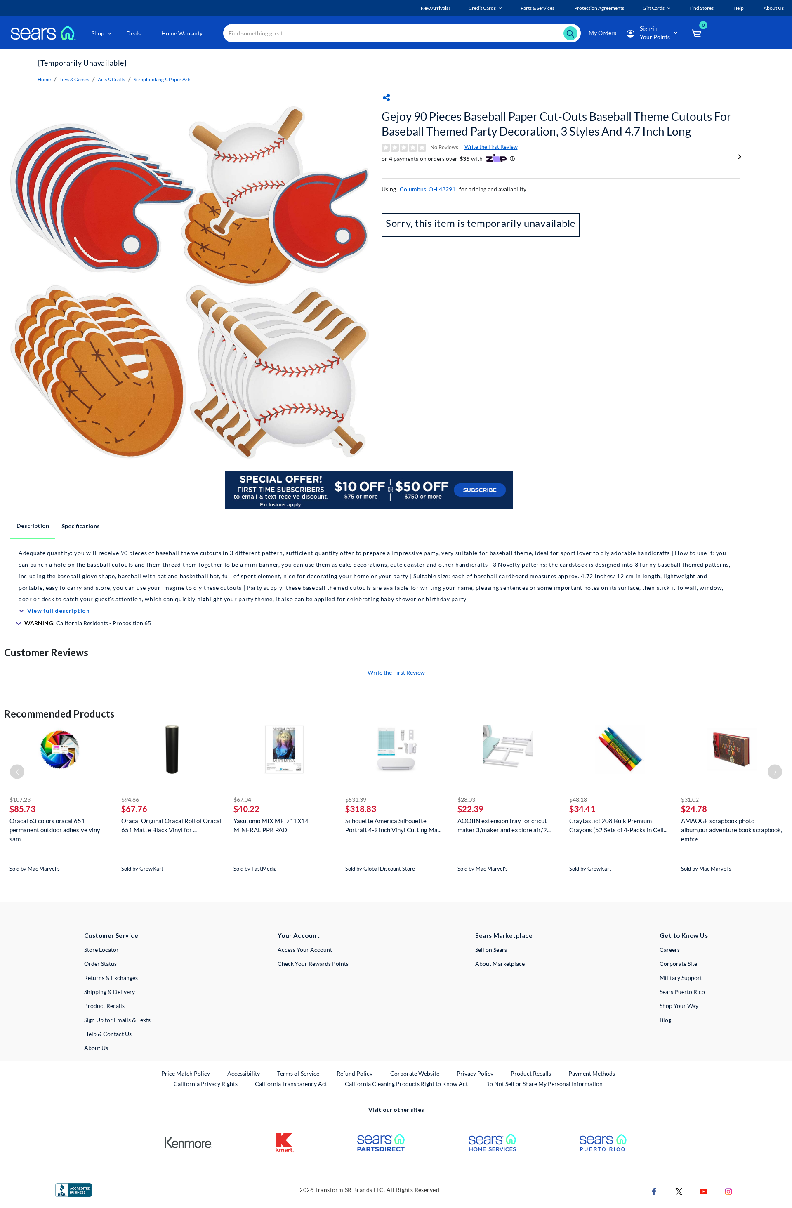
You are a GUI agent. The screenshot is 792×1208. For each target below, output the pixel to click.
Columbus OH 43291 (427, 189)
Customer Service (111, 935)
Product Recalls (104, 1005)
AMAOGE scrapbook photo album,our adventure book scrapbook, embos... (731, 830)
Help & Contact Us (108, 1033)
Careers (670, 949)
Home (44, 79)
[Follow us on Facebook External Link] (654, 1190)
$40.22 (246, 809)
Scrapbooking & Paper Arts (162, 79)
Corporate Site (678, 963)
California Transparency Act (291, 1083)
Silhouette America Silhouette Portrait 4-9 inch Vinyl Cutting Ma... (393, 825)
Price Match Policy (185, 1073)
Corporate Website (415, 1073)
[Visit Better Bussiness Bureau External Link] (73, 1189)
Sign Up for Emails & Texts (117, 1019)
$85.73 (22, 809)
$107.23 (20, 799)
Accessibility (243, 1073)
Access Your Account (305, 949)
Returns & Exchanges (111, 977)
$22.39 (470, 809)
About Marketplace (500, 963)
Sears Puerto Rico (682, 991)
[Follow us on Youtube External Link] (703, 1190)
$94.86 (130, 799)
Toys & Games (74, 79)
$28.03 (466, 799)
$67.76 (134, 809)
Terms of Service (298, 1073)
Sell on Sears (491, 949)
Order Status (100, 963)
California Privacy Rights (206, 1083)
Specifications (80, 526)
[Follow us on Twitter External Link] (679, 1190)
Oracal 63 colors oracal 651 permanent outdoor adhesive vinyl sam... (55, 830)
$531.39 (355, 799)
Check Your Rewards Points (313, 963)
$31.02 (690, 799)
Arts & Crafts (111, 79)
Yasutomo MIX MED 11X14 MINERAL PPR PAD (271, 825)
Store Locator (101, 949)
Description (32, 525)
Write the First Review (491, 147)
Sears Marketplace (504, 935)
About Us (96, 1047)
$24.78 (694, 809)
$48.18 (578, 799)
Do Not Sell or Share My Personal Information (544, 1083)
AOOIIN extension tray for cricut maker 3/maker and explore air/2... (504, 825)
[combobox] (402, 33)
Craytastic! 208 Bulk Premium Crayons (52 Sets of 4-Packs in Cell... (618, 825)
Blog (665, 1019)
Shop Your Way (679, 1005)
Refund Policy (354, 1073)
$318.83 (360, 809)
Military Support (681, 977)
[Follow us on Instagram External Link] (728, 1190)
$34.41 (582, 809)
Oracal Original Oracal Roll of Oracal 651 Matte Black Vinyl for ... (171, 825)
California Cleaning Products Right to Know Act (406, 1083)
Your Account (299, 935)
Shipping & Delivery (109, 991)
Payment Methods (591, 1073)
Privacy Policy (475, 1073)
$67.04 (242, 799)
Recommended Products (59, 714)
